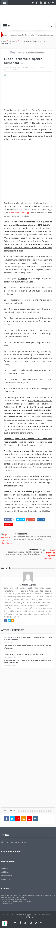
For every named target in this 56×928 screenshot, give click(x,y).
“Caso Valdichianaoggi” (19, 212)
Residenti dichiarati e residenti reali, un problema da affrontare (27, 646)
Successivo (34, 549)
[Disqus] (28, 704)
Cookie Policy (6, 879)
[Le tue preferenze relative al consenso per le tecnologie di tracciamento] (4, 923)
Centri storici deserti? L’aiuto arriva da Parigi (23, 654)
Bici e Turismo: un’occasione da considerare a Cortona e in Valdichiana (28, 638)
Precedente (22, 534)
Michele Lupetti (27, 584)
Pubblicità (5, 872)
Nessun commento (11, 69)
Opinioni (42, 67)
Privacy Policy (6, 875)
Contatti (4, 868)
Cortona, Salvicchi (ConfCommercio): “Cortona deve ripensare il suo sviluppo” (23, 553)
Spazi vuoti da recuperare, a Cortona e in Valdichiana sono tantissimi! (27, 661)
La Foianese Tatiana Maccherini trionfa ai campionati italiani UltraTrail (32, 537)
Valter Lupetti (17, 67)
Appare (31, 917)
